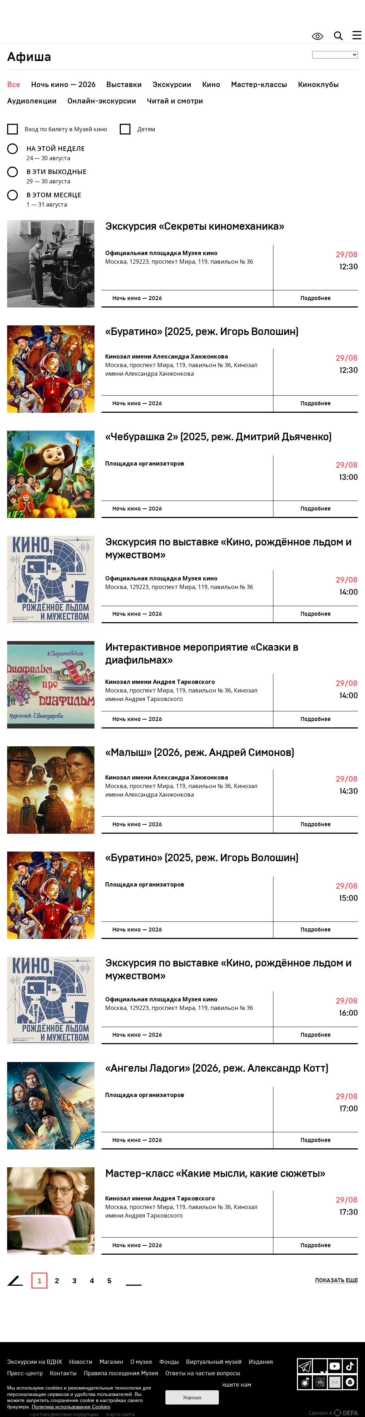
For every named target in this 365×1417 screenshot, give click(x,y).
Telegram (305, 1366)
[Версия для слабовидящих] (317, 36)
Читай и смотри (175, 101)
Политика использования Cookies (71, 1407)
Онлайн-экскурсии (101, 101)
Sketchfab (350, 1382)
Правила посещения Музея (121, 1373)
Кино (211, 84)
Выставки (124, 84)
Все (13, 84)
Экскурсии (172, 84)
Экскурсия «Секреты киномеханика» (194, 226)
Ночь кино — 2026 (63, 84)
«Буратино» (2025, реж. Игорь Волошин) (201, 331)
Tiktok (350, 1366)
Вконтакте (320, 1366)
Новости (80, 1362)
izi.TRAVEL (320, 1382)
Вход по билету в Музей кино (66, 129)
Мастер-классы (259, 84)
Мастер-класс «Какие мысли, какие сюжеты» (215, 1173)
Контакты (63, 1373)
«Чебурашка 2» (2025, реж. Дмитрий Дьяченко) (218, 437)
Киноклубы (318, 84)
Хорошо (192, 1397)
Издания (261, 1362)
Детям (146, 129)
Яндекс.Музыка (305, 1382)
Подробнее (315, 298)
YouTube (335, 1366)
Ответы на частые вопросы (202, 1373)
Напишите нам (231, 1385)
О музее (141, 1362)
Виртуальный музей (214, 1362)
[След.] (134, 1280)
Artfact (335, 1382)
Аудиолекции (32, 101)
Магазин (111, 1362)
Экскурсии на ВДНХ (34, 1362)
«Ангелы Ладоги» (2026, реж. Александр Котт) (216, 1068)
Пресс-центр (25, 1373)
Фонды (169, 1362)
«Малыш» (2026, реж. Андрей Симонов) (199, 752)
